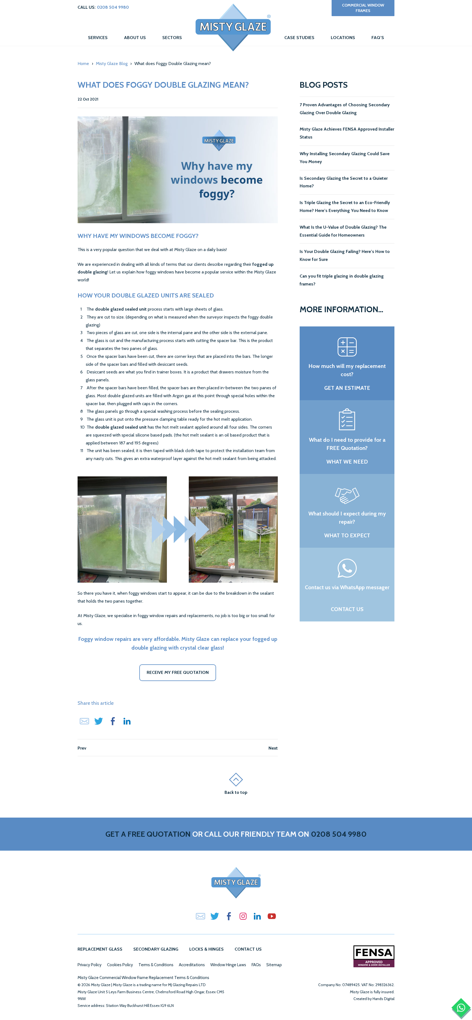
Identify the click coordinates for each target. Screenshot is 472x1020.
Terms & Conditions (155, 964)
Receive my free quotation (178, 672)
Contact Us (248, 949)
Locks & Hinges (206, 949)
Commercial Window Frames (363, 8)
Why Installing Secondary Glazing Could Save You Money (345, 157)
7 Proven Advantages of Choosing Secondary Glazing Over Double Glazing (345, 108)
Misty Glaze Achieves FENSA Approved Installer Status (347, 133)
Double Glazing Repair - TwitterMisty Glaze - (215, 916)
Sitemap (274, 964)
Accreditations (192, 964)
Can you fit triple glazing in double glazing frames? (342, 280)
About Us (135, 37)
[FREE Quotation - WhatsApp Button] (461, 1008)
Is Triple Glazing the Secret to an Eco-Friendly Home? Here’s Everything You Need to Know (345, 206)
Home (233, 27)
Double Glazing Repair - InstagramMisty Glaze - (243, 916)
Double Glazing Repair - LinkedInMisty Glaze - (257, 916)
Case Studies (299, 37)
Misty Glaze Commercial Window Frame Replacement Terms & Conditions (143, 977)
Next (273, 748)
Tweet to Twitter (98, 721)
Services (98, 37)
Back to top (236, 792)
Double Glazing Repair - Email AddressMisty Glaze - (200, 916)
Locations (343, 37)
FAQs (256, 964)
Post (127, 721)
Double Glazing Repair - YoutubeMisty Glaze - (271, 916)
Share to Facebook (113, 721)
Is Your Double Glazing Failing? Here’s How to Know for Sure (345, 255)
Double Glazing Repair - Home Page (236, 882)
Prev (82, 748)
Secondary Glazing (155, 949)
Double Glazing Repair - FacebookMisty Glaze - (229, 916)
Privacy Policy (90, 964)
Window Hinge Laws (228, 964)
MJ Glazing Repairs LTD (187, 984)
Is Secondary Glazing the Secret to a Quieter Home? (344, 182)
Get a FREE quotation (148, 834)
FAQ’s (377, 37)
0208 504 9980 (113, 7)
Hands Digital (383, 998)
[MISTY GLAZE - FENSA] (373, 956)
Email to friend (84, 721)
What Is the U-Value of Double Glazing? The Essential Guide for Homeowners (343, 231)
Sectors (172, 37)
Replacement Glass (100, 949)
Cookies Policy (120, 964)
